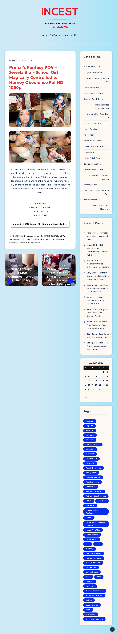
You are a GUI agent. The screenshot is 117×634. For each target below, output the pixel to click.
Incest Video (91, 539)
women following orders (29, 242)
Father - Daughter (94, 491)
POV (23, 239)
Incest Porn (89, 135)
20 (96, 385)
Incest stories (92, 535)
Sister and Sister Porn (93, 169)
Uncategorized (90, 184)
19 (93, 385)
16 (107, 380)
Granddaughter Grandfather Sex (101, 107)
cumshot (90, 454)
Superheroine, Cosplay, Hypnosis (98, 177)
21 (100, 385)
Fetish (89, 501)
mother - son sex (93, 558)
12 (92, 380)
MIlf (87, 544)
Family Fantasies (93, 468)
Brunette (90, 435)
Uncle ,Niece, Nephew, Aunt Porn (96, 192)
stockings (13, 242)
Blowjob (89, 430)
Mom (98, 544)
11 (89, 380)
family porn (91, 473)
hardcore (90, 505)
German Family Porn (93, 99)
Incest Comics (90, 129)
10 (85, 380)
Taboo (89, 600)
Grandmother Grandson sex (97, 116)
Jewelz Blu (38, 236)
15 (103, 380)
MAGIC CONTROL (51, 236)
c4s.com (90, 440)
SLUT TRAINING (58, 239)
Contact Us (65, 35)
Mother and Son (93, 563)
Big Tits (89, 426)
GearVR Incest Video (93, 93)
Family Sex (91, 487)
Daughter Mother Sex (93, 72)
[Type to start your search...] (75, 36)
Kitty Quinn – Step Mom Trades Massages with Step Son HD (97, 346)
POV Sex (90, 582)
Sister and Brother (94, 596)
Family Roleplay (93, 477)
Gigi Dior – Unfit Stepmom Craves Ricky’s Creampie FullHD (98, 263)
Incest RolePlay (93, 530)
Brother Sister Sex (92, 66)
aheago (30, 236)
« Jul (85, 397)
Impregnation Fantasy (92, 511)
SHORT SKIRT (45, 239)
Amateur (90, 421)
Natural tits (91, 567)
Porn (88, 577)
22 (103, 385)
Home (44, 35)
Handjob (102, 501)
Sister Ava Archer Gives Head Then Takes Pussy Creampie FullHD (97, 288)
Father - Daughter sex (96, 496)
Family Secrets (92, 482)
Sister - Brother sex (94, 591)
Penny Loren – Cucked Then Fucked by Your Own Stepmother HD (97, 325)
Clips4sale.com (93, 444)
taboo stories (92, 605)
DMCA (53, 35)
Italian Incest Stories (93, 140)
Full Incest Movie (91, 87)
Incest (89, 518)
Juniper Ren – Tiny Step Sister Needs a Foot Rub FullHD (98, 236)
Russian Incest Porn (93, 164)
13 (96, 380)
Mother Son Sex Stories (94, 146)
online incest (92, 572)
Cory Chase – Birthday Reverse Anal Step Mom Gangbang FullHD (98, 276)
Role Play (90, 586)
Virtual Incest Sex (92, 199)
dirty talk (90, 463)
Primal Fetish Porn (92, 158)
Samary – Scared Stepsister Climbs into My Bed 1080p (97, 300)
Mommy (89, 549)
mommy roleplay (93, 553)
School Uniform (32, 239)
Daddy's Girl (91, 459)
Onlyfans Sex (90, 152)
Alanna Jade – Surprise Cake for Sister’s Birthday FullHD (97, 312)
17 (85, 385)
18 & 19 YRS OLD (19, 236)
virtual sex (90, 614)
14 (100, 380)
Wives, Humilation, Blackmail (101, 207)
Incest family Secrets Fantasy (95, 523)
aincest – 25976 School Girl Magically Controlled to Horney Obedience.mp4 (41, 224)
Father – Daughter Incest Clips (97, 80)
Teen (88, 610)
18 (89, 385)
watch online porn (94, 619)
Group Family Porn (92, 123)
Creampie (90, 449)
